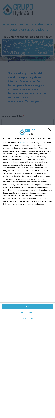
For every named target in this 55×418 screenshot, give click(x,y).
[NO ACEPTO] (50, 130)
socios (22, 142)
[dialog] (27, 271)
